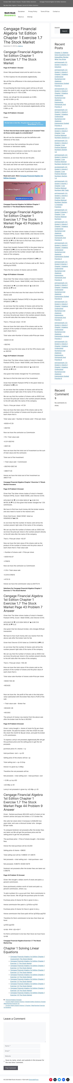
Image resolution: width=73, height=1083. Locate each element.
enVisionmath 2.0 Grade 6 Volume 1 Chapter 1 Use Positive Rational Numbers (61, 214)
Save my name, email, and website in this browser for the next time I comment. (25, 1061)
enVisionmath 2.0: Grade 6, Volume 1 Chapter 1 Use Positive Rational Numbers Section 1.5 (62, 159)
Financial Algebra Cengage (13, 999)
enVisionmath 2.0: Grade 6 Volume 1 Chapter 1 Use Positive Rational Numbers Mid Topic (62, 185)
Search (57, 28)
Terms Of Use (45, 11)
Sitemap (29, 17)
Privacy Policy (32, 11)
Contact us (56, 11)
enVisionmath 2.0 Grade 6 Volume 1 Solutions (61, 64)
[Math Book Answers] (10, 14)
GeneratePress (33, 1079)
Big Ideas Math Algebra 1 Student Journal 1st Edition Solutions (21, 5)
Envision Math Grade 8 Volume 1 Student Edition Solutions (20, 1)
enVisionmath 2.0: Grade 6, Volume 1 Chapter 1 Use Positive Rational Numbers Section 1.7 (62, 133)
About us (21, 17)
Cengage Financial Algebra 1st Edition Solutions (53, 1)
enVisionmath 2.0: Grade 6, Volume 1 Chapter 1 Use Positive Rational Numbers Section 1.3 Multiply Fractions (61, 200)
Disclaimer (21, 11)
